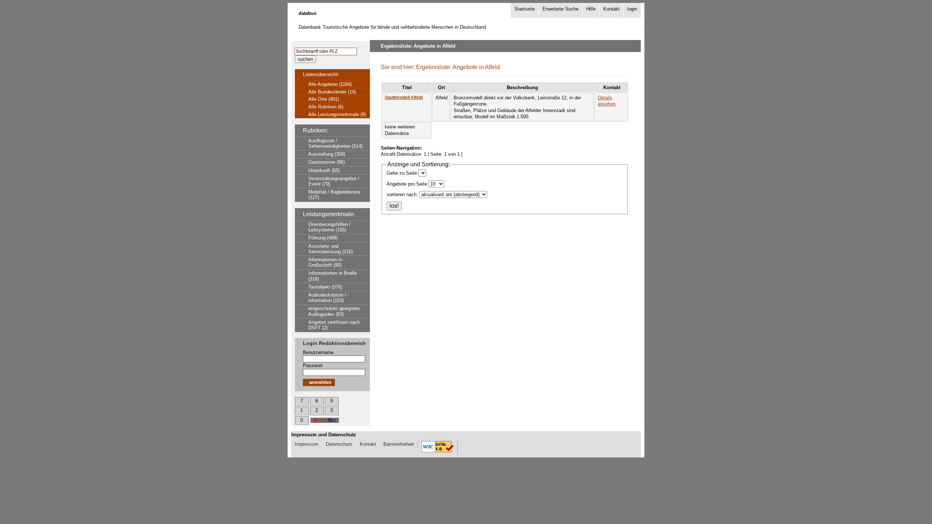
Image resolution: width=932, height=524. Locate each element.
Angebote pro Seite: (408, 184)
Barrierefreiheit (398, 444)
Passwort (313, 365)
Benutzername (318, 352)
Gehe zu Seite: (402, 173)
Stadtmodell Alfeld (404, 97)
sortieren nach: (402, 194)
